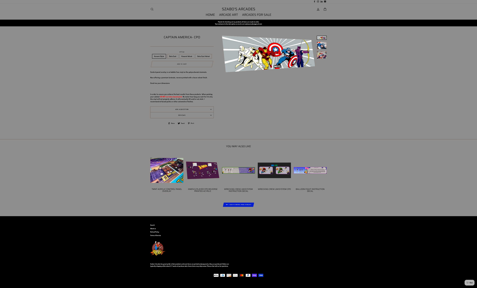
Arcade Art (228, 14)
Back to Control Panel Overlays (240, 204)
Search (152, 225)
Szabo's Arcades (238, 9)
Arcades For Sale (256, 14)
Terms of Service (155, 235)
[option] (238, 23)
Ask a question (182, 109)
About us (153, 228)
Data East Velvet (203, 56)
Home (210, 14)
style (181, 52)
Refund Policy (154, 232)
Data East (172, 56)
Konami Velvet (186, 56)
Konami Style (159, 56)
